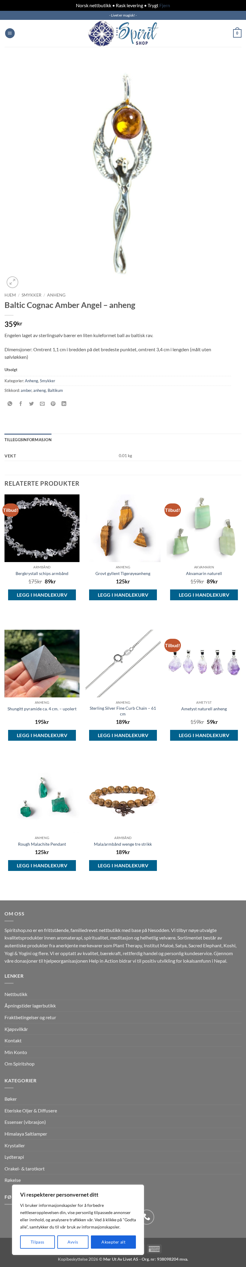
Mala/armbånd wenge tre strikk (123, 844)
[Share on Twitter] (32, 404)
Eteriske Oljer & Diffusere (30, 1110)
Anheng (56, 295)
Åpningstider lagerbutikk (30, 1005)
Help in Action (103, 961)
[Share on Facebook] (21, 404)
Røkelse (12, 1180)
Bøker (10, 1099)
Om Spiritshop (19, 1063)
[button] (10, 33)
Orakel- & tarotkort (24, 1168)
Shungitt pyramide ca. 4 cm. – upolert (42, 708)
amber (26, 390)
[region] (78, 1220)
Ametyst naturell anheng (204, 708)
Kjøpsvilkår (16, 1029)
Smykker (31, 295)
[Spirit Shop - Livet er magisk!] (123, 33)
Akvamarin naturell (204, 573)
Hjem (10, 295)
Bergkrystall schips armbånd (42, 573)
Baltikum (55, 390)
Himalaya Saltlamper (25, 1133)
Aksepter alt (113, 1241)
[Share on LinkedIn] (64, 404)
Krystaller (14, 1145)
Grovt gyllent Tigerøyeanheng (122, 573)
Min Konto (15, 1052)
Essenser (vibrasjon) (25, 1122)
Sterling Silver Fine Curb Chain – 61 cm (123, 711)
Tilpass (37, 1241)
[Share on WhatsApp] (10, 404)
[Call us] (146, 1217)
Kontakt (13, 1040)
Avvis (73, 1241)
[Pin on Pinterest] (53, 404)
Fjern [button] (164, 5)
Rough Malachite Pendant (42, 844)
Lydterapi (14, 1157)
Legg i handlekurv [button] (42, 595)
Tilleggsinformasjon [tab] (28, 439)
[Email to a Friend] (42, 404)
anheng (39, 390)
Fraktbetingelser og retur (30, 1017)
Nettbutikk (15, 994)
